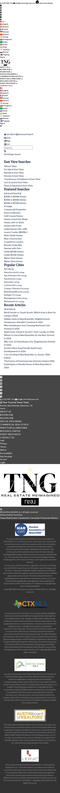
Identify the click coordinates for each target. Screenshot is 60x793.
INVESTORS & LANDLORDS (10, 79)
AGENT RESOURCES (8, 83)
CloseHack (17, 515)
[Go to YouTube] (1, 10)
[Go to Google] (1, 19)
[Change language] (2, 22)
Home (2, 408)
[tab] (30, 137)
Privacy (3, 443)
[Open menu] (1, 126)
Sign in (2, 57)
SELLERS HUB (5, 72)
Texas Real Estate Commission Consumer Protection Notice (29, 518)
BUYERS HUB (5, 69)
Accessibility (6, 453)
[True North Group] (30, 506)
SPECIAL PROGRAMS (8, 74)
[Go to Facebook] (1, 5)
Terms (3, 446)
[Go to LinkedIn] (1, 12)
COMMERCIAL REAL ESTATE (10, 76)
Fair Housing (6, 456)
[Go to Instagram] (1, 8)
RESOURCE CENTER (7, 81)
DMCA (3, 450)
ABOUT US (4, 67)
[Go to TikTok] (1, 17)
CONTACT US (5, 85)
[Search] (5, 151)
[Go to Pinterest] (1, 15)
